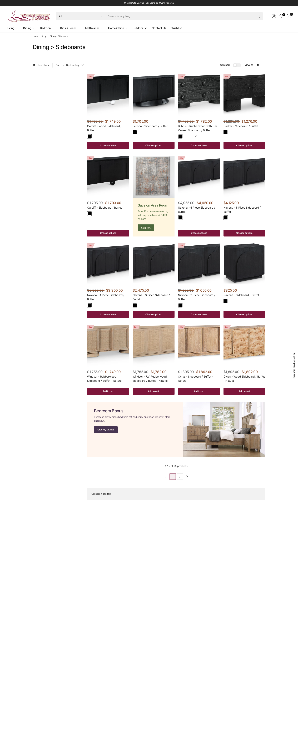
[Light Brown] (94, 136)
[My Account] (274, 16)
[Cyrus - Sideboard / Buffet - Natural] (199, 346)
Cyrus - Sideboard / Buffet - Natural (195, 378)
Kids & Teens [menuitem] (68, 28)
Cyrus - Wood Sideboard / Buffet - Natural (244, 378)
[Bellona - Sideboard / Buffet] (154, 95)
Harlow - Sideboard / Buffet (240, 126)
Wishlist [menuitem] (176, 28)
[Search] (258, 16)
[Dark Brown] (140, 132)
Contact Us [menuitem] (159, 28)
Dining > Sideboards (59, 36)
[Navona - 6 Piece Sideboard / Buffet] (199, 177)
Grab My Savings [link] (105, 429)
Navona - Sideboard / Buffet (241, 295)
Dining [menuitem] (27, 28)
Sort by (60, 65)
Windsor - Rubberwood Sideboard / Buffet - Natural (104, 378)
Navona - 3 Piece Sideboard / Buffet (151, 297)
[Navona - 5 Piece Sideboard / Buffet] (244, 177)
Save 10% (146, 227)
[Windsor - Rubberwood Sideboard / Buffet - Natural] (108, 346)
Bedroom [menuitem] (46, 28)
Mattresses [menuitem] (92, 28)
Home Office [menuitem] (116, 28)
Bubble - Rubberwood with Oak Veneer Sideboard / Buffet (197, 128)
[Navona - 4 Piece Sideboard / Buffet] (108, 264)
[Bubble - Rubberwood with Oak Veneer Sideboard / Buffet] (199, 95)
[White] (191, 136)
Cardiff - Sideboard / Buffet (104, 207)
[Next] (187, 476)
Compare (225, 64)
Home (35, 36)
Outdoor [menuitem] (137, 28)
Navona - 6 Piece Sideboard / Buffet (196, 209)
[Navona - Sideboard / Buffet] (244, 264)
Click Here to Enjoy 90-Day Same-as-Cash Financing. (149, 3)
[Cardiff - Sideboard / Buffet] (108, 177)
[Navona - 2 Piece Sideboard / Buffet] (199, 264)
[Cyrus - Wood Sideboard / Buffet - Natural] (244, 346)
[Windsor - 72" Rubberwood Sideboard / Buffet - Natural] (154, 346)
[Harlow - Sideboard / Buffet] (244, 95)
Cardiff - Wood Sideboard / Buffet (104, 128)
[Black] (89, 136)
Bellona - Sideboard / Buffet (150, 126)
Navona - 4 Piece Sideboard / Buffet (105, 297)
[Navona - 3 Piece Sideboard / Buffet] (154, 264)
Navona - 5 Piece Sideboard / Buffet (242, 209)
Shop (44, 36)
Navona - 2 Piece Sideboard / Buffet (196, 297)
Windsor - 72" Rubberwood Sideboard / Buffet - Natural (150, 378)
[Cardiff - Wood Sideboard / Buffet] (108, 95)
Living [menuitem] (10, 28)
